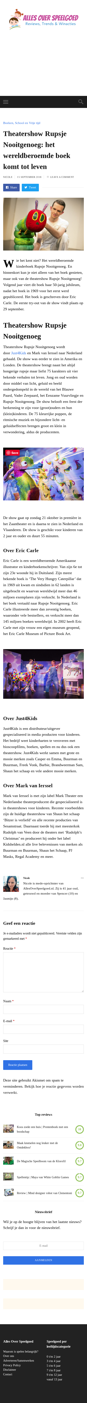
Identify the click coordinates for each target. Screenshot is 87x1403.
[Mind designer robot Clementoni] (8, 1193)
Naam (8, 1001)
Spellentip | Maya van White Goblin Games (43, 1177)
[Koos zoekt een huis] (8, 1129)
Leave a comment (62, 177)
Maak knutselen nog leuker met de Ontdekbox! (37, 1145)
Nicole (7, 177)
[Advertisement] (43, 67)
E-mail (9, 1021)
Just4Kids (18, 353)
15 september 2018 (29, 177)
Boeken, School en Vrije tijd (21, 123)
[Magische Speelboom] (8, 1161)
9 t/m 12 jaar (54, 1374)
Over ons (8, 1356)
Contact (7, 1374)
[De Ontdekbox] (8, 1145)
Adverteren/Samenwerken (18, 1360)
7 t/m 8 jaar (54, 1370)
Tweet (32, 187)
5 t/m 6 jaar (54, 1365)
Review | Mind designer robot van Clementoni (44, 1193)
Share (13, 187)
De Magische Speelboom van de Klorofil (41, 1161)
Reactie (9, 948)
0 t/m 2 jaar (54, 1356)
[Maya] (8, 1177)
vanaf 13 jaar (54, 1379)
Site (5, 1041)
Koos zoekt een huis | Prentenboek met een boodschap (42, 1129)
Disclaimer (9, 1369)
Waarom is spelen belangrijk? (20, 1351)
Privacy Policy (12, 1365)
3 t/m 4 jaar (54, 1361)
